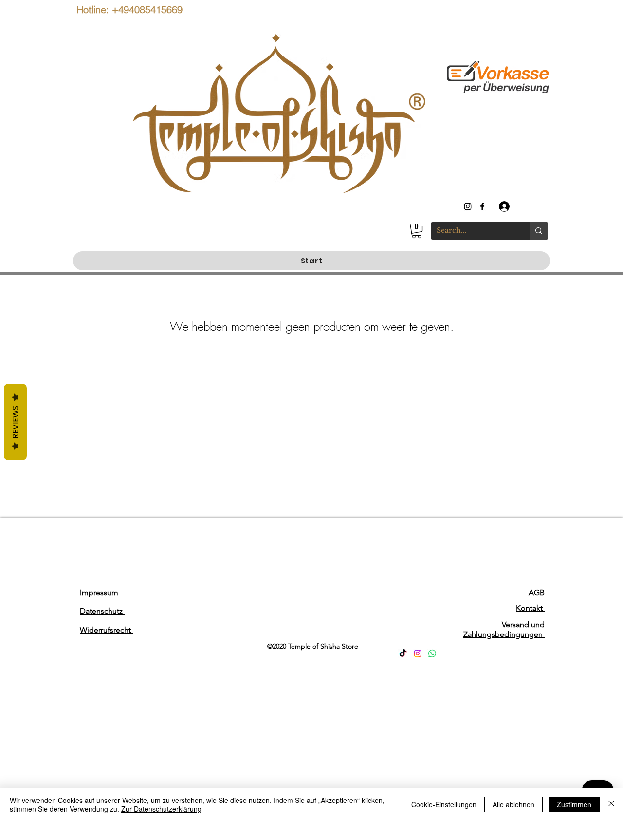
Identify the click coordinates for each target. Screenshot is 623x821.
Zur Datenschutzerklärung (161, 809)
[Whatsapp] (432, 653)
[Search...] (539, 231)
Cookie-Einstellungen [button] (443, 804)
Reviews (15, 422)
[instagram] (468, 206)
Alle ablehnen (513, 804)
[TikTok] (403, 653)
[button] (416, 231)
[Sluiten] (611, 804)
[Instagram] (417, 653)
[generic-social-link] (482, 206)
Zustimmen (574, 804)
